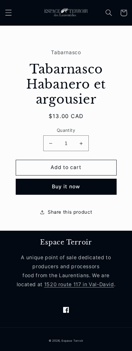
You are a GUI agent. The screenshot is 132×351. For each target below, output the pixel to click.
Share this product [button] (70, 212)
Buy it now (66, 187)
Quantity (66, 130)
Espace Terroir (72, 340)
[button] (8, 12)
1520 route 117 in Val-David (79, 284)
